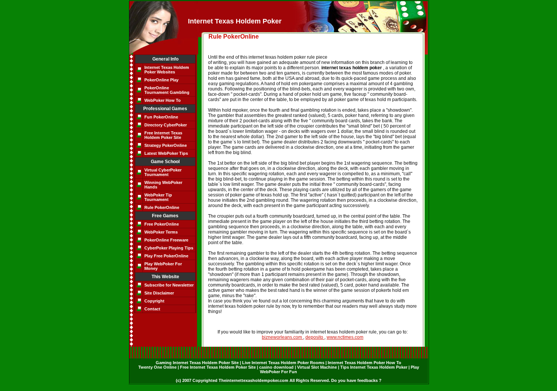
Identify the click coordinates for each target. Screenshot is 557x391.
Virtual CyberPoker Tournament (162, 172)
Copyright (154, 301)
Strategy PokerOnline (165, 145)
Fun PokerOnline (161, 117)
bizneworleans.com (282, 337)
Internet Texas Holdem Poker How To (364, 362)
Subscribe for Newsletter (169, 285)
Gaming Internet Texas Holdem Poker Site (198, 362)
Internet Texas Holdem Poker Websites (166, 69)
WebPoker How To (162, 100)
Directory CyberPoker (165, 125)
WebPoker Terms (161, 232)
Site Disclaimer (159, 293)
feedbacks (368, 380)
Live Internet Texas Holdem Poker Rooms (283, 362)
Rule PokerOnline (161, 207)
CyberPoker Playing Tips (168, 248)
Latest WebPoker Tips (166, 153)
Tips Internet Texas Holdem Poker (374, 367)
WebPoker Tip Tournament (158, 197)
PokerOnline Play (161, 80)
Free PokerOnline (161, 224)
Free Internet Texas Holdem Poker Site (163, 135)
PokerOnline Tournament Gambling (166, 90)
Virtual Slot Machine (317, 367)
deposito (314, 337)
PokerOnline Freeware (166, 240)
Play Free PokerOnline (166, 256)
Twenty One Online (158, 367)
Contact (152, 309)
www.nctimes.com (345, 337)
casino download (277, 367)
